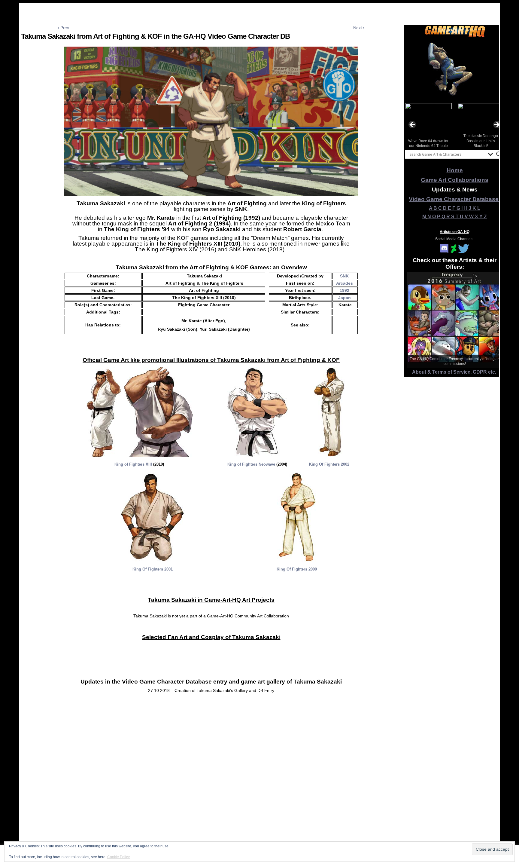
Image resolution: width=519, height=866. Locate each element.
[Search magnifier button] (499, 154)
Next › (359, 27)
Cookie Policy (118, 857)
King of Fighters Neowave (251, 464)
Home (455, 170)
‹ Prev (63, 27)
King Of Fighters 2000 (297, 569)
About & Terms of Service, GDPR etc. (454, 372)
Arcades (344, 283)
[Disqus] (211, 786)
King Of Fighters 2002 (329, 464)
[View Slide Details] (455, 69)
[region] (455, 69)
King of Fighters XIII (133, 464)
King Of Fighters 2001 (152, 569)
